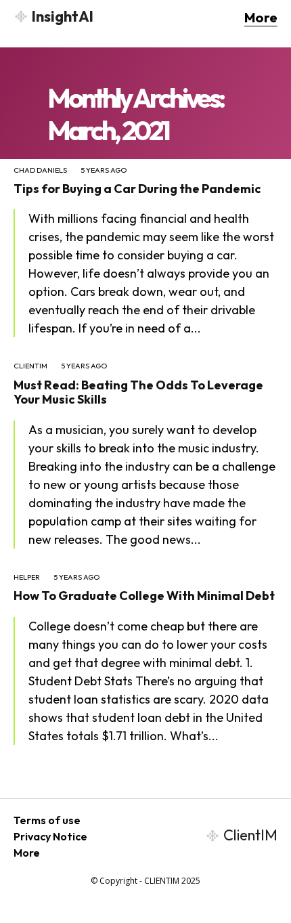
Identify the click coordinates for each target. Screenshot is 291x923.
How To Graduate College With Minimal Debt (144, 595)
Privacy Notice (50, 836)
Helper (27, 577)
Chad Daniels (40, 170)
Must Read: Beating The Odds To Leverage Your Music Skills (138, 392)
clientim (30, 366)
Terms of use (47, 820)
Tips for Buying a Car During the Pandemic (137, 188)
